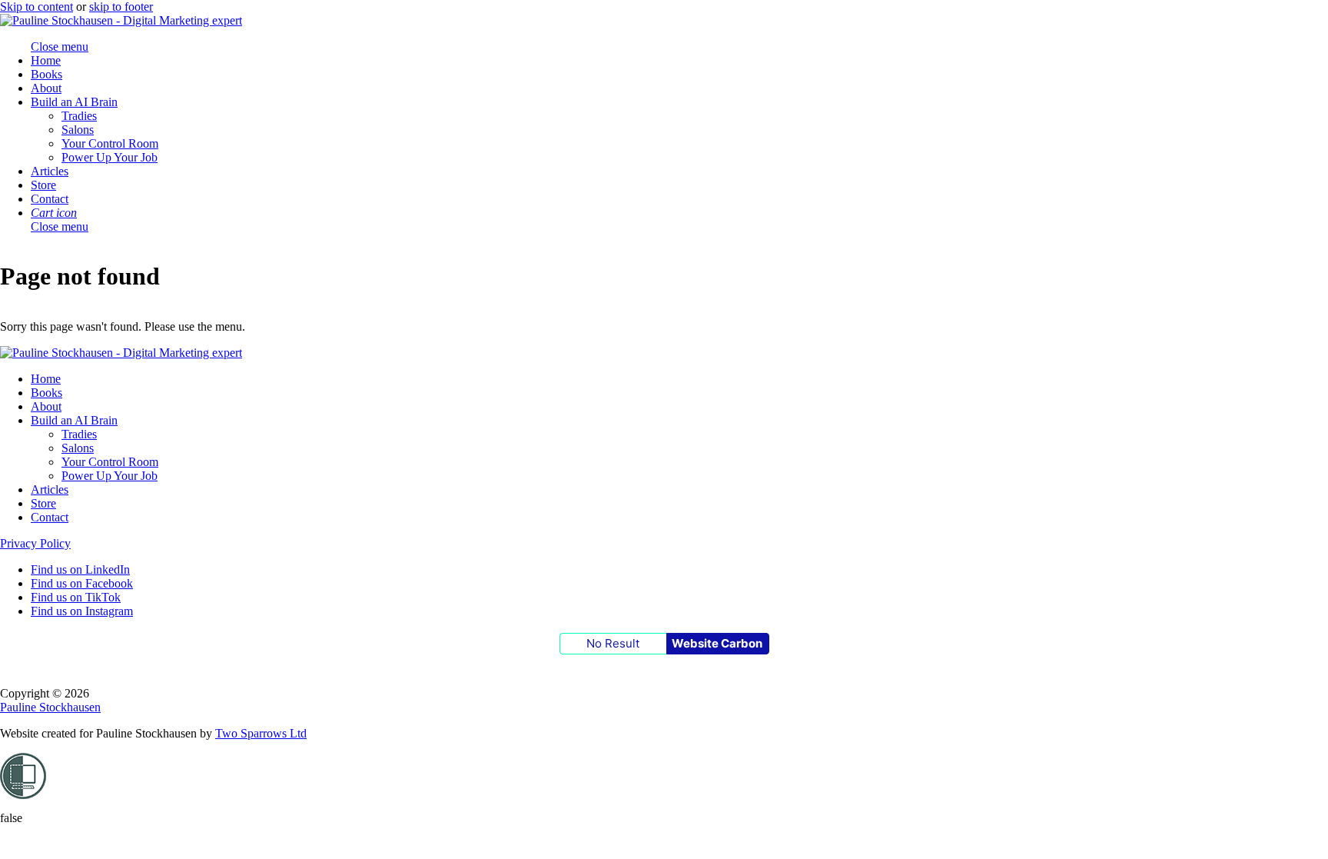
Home (46, 60)
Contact (49, 198)
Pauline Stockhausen (50, 707)
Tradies (79, 115)
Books (46, 74)
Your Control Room (109, 143)
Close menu (59, 226)
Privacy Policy (35, 543)
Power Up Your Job (109, 157)
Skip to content (36, 6)
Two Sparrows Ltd (261, 733)
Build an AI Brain (74, 101)
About (46, 88)
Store (43, 184)
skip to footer (121, 6)
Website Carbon (717, 643)
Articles (49, 171)
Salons (77, 129)
